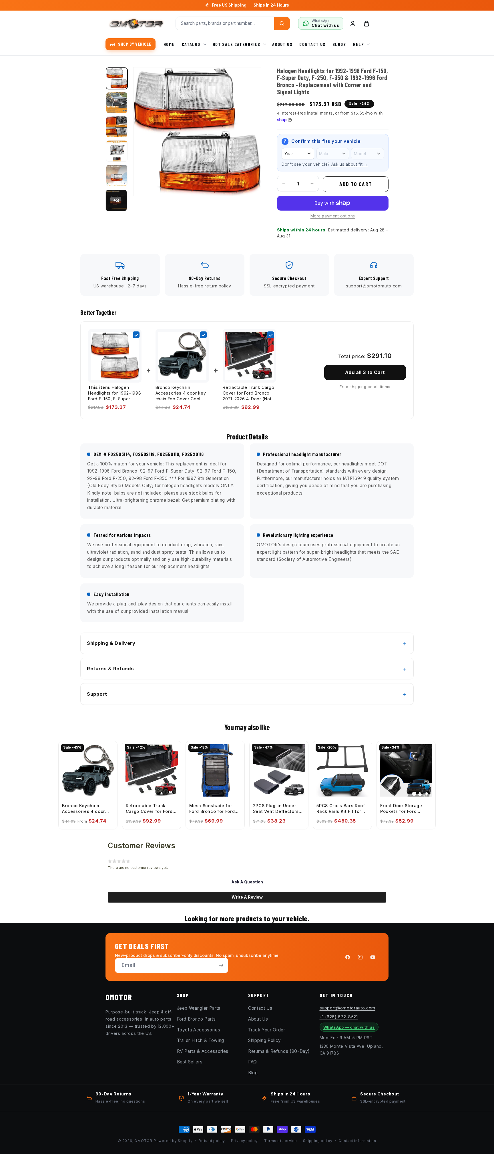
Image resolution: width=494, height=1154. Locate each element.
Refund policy (212, 1141)
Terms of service (280, 1141)
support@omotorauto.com (348, 1007)
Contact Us (260, 1008)
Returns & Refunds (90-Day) (279, 1051)
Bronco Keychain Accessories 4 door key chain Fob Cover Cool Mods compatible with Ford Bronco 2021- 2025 (181, 393)
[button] (193, 44)
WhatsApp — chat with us (349, 1027)
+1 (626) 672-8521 (339, 1016)
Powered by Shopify (173, 1141)
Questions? (250, 7)
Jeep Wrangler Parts (199, 1008)
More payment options (332, 216)
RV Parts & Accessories (203, 1051)
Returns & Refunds (110, 668)
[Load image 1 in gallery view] (117, 78)
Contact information (357, 1141)
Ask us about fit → (349, 164)
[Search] (282, 23)
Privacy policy (244, 1141)
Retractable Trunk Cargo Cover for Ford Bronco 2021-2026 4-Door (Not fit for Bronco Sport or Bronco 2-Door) (248, 393)
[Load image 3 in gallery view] (117, 126)
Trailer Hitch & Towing (200, 1040)
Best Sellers (190, 1062)
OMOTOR (143, 1141)
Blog (253, 1072)
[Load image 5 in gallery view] (117, 175)
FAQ (252, 1062)
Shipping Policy (264, 1040)
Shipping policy (317, 1141)
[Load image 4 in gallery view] (117, 151)
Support (97, 694)
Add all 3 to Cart (365, 372)
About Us (258, 1019)
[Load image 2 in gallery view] (117, 102)
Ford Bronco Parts (196, 1019)
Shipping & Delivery (111, 643)
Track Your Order (266, 1030)
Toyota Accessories (198, 1030)
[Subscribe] (221, 965)
